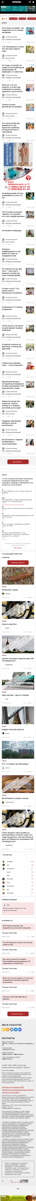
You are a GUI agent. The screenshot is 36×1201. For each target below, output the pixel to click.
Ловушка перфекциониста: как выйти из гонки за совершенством (11, 252)
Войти (33, 2)
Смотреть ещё (16, 1014)
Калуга (4, 655)
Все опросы (18, 548)
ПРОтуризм (22, 18)
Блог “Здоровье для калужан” (11, 39)
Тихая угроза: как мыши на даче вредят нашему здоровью (12, 328)
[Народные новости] (30, 2)
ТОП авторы (7, 855)
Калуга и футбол (9, 624)
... (14, 910)
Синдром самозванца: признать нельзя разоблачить (11, 423)
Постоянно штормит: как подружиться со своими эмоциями (13, 30)
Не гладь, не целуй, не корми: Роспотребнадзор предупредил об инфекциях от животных (13, 68)
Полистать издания (8, 1070)
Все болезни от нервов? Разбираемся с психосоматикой (12, 442)
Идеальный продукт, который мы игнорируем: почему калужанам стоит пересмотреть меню (13, 385)
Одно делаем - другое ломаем (15, 695)
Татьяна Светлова (9, 933)
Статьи (25, 15)
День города (13, 18)
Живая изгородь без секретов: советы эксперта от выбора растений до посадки (11, 404)
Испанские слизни (10, 590)
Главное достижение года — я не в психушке (12, 364)
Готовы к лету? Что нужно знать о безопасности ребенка (12, 291)
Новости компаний (11, 1165)
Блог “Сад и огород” (8, 58)
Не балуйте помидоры (12, 231)
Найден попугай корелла (13, 729)
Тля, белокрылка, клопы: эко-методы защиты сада (13, 49)
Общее (4, 586)
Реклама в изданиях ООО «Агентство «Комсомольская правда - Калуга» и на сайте (18, 1090)
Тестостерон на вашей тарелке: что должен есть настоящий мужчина (13, 214)
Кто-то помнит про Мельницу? (15, 764)
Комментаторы (28, 855)
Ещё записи (17, 462)
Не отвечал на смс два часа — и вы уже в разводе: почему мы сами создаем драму (12, 272)
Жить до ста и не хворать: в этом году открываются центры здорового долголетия (12, 88)
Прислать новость (18, 563)
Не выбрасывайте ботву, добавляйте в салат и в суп (13, 195)
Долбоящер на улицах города (15, 798)
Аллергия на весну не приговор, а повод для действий (12, 346)
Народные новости (15, 15)
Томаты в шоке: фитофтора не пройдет (12, 106)
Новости (4, 15)
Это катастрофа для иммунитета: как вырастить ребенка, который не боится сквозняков (11, 127)
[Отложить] (12, 42)
